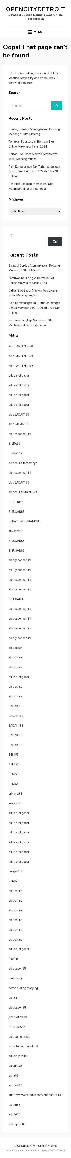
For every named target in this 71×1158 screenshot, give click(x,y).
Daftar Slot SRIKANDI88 (25, 521)
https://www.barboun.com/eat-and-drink (35, 1095)
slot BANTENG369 (21, 346)
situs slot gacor (19, 375)
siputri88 (14, 1105)
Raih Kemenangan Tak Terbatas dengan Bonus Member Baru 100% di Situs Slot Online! (34, 171)
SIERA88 (14, 443)
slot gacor (15, 648)
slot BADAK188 (19, 414)
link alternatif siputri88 (23, 1046)
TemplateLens (31, 1150)
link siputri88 (17, 1124)
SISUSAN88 (16, 512)
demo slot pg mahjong (23, 988)
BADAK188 (16, 706)
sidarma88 (16, 1066)
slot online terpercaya (23, 463)
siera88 (14, 1075)
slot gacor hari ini (20, 434)
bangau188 (16, 871)
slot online (15, 657)
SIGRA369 (15, 453)
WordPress (59, 1150)
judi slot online (18, 1017)
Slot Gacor (15, 978)
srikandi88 (15, 531)
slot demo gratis (19, 1037)
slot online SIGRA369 (23, 492)
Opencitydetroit (35, 9)
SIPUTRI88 (16, 502)
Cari (11, 234)
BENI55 (14, 754)
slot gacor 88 (17, 968)
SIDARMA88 (17, 1027)
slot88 (13, 998)
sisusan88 (15, 1085)
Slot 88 (13, 959)
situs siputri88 (18, 1056)
